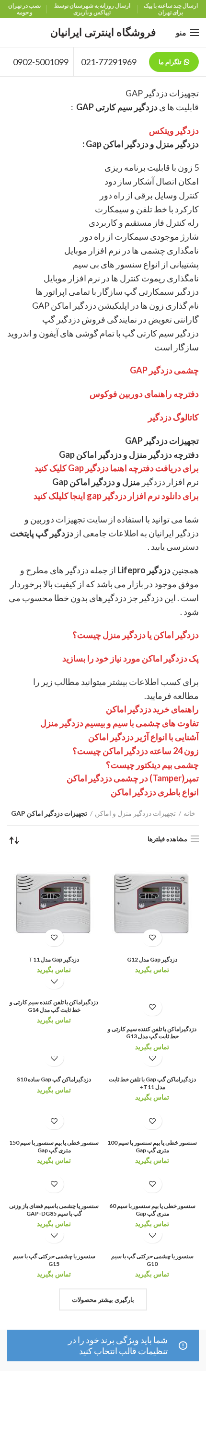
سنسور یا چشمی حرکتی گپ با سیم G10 (152, 1260)
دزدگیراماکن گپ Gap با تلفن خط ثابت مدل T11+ (152, 1083)
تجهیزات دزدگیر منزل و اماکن (135, 813)
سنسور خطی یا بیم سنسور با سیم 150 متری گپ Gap (54, 1146)
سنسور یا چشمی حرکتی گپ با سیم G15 (54, 1260)
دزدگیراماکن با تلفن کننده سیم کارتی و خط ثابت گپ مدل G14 (54, 1005)
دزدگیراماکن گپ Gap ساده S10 (54, 1079)
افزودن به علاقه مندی (152, 937)
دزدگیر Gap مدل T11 (54, 959)
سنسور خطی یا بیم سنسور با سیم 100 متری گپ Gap (152, 1146)
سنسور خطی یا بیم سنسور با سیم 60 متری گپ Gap (152, 1209)
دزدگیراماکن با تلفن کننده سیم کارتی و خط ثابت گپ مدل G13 (152, 1032)
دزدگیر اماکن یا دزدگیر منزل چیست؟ (135, 634)
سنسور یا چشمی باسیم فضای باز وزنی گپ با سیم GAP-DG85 (54, 1209)
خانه (189, 813)
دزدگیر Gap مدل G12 (152, 959)
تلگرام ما (170, 62)
